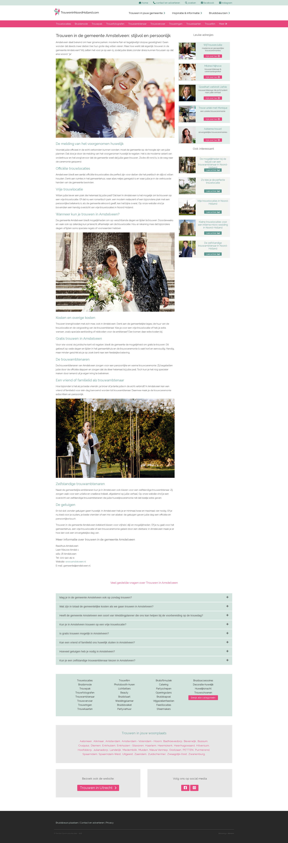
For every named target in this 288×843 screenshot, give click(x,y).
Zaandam (140, 754)
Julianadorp (100, 749)
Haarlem (150, 745)
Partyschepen (163, 688)
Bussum (202, 741)
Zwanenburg (196, 754)
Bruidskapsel (164, 696)
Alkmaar (98, 741)
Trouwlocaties (63, 23)
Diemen (96, 745)
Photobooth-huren (124, 684)
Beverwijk (190, 741)
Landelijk (115, 749)
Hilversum (202, 745)
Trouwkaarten (193, 23)
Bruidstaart (124, 696)
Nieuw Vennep (158, 749)
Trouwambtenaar (137, 23)
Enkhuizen (108, 745)
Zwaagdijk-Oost (177, 754)
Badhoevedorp (172, 741)
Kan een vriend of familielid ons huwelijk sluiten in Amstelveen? (97, 642)
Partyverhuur (124, 709)
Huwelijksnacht (203, 688)
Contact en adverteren (92, 822)
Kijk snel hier (212, 56)
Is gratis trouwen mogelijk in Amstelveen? (84, 633)
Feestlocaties (163, 705)
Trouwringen (175, 23)
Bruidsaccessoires (203, 680)
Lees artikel (211, 170)
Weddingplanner (124, 700)
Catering (163, 684)
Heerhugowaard (184, 745)
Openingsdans (164, 692)
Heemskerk (165, 745)
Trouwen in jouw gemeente (146, 13)
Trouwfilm (210, 23)
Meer (222, 23)
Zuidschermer (157, 754)
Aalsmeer (86, 741)
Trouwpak (97, 23)
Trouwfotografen (115, 23)
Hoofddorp (85, 749)
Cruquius (83, 745)
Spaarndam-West (110, 754)
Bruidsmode (81, 23)
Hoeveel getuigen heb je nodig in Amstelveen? (87, 651)
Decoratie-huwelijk (203, 684)
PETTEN (188, 749)
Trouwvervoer (157, 23)
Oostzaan (175, 749)
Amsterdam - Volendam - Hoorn (142, 741)
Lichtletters (124, 688)
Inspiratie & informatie (186, 13)
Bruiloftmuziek (164, 680)
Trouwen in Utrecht (96, 788)
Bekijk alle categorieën (203, 697)
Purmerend (202, 749)
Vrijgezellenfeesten (163, 700)
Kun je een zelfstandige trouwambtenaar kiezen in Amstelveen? (97, 660)
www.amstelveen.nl (75, 561)
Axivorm (231, 833)
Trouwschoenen (203, 692)
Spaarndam (89, 754)
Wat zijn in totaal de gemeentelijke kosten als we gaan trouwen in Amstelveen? (106, 606)
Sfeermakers (164, 709)
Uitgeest (127, 754)
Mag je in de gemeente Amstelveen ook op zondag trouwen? (95, 597)
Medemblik (130, 749)
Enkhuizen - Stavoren (130, 745)
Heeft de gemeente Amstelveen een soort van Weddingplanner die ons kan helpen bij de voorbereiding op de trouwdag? (131, 615)
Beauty (124, 692)
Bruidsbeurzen (218, 13)
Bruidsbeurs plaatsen (67, 822)
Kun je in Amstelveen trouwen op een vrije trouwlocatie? (92, 624)
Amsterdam (112, 741)
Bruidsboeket (124, 705)
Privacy (110, 822)
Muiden (143, 749)
